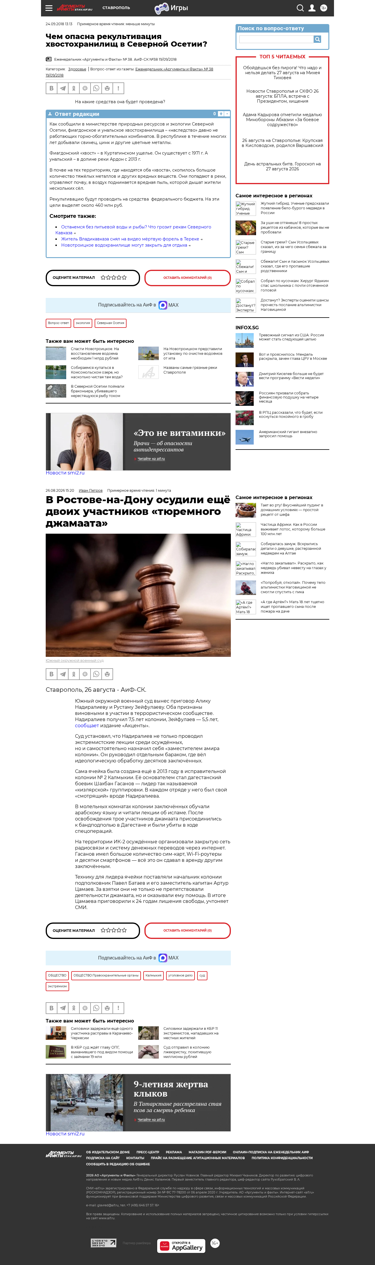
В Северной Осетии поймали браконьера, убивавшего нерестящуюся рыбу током (97, 391)
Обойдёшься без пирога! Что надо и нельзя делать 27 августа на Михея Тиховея (282, 72)
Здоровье (77, 69)
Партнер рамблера (137, 1243)
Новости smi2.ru (65, 473)
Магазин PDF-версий (207, 1152)
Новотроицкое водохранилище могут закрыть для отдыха (124, 245)
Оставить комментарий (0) (187, 278)
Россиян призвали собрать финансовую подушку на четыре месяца (288, 397)
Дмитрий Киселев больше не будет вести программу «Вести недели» (291, 376)
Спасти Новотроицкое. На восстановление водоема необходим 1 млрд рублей (95, 353)
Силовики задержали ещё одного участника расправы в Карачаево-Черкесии (102, 1033)
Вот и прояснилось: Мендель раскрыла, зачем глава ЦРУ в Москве (293, 356)
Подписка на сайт (103, 1158)
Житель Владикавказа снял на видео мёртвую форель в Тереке (130, 239)
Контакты (135, 1158)
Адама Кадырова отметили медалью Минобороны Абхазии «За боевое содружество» (282, 119)
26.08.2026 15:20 (60, 490)
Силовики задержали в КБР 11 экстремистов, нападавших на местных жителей (191, 1033)
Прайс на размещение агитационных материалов (198, 1158)
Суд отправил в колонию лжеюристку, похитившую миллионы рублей (187, 1052)
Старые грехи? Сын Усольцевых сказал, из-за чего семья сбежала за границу (293, 247)
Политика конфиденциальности (282, 1158)
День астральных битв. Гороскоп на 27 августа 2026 (282, 167)
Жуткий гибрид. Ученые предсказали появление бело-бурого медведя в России (295, 208)
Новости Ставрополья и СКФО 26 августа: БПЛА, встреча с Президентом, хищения (282, 96)
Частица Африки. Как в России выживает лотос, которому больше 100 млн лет (293, 529)
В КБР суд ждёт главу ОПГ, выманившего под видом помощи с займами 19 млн (102, 1052)
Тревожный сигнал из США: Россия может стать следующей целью (291, 337)
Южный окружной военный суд (75, 660)
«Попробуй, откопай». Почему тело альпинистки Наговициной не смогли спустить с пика (293, 587)
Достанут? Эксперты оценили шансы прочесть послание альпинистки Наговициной (295, 305)
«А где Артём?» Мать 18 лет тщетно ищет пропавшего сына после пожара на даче (292, 606)
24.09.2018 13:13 (59, 24)
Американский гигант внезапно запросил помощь (288, 434)
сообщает (87, 725)
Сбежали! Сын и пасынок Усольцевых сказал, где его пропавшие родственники (295, 266)
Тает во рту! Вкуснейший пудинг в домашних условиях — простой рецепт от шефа (292, 510)
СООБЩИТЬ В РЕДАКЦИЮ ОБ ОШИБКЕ (118, 1164)
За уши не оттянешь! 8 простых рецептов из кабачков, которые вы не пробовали (295, 227)
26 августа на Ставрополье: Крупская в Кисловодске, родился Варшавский (282, 143)
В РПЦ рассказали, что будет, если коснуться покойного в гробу (291, 415)
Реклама (174, 1152)
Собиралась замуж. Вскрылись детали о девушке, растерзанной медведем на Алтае (291, 548)
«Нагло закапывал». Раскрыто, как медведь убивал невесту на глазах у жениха (293, 568)
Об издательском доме (108, 1152)
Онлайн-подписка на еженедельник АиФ (271, 1152)
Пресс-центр (148, 1152)
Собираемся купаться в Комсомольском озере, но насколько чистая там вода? (97, 372)
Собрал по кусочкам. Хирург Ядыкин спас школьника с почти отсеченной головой (295, 285)
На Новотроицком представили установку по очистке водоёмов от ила (192, 353)
